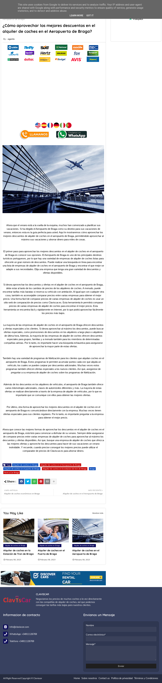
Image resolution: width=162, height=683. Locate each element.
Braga (92, 469)
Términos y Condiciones (146, 678)
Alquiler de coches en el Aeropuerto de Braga (60, 465)
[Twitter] (28, 481)
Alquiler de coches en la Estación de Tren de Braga (18, 552)
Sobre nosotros (89, 678)
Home (77, 678)
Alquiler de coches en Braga (25, 465)
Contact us (104, 678)
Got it (90, 15)
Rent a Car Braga (11, 472)
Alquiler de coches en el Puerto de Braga (51, 552)
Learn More (76, 15)
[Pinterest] (41, 481)
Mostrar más (97, 513)
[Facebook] (21, 481)
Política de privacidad (122, 678)
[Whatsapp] (34, 481)
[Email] (47, 481)
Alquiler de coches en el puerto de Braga (22, 469)
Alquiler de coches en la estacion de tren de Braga (65, 469)
